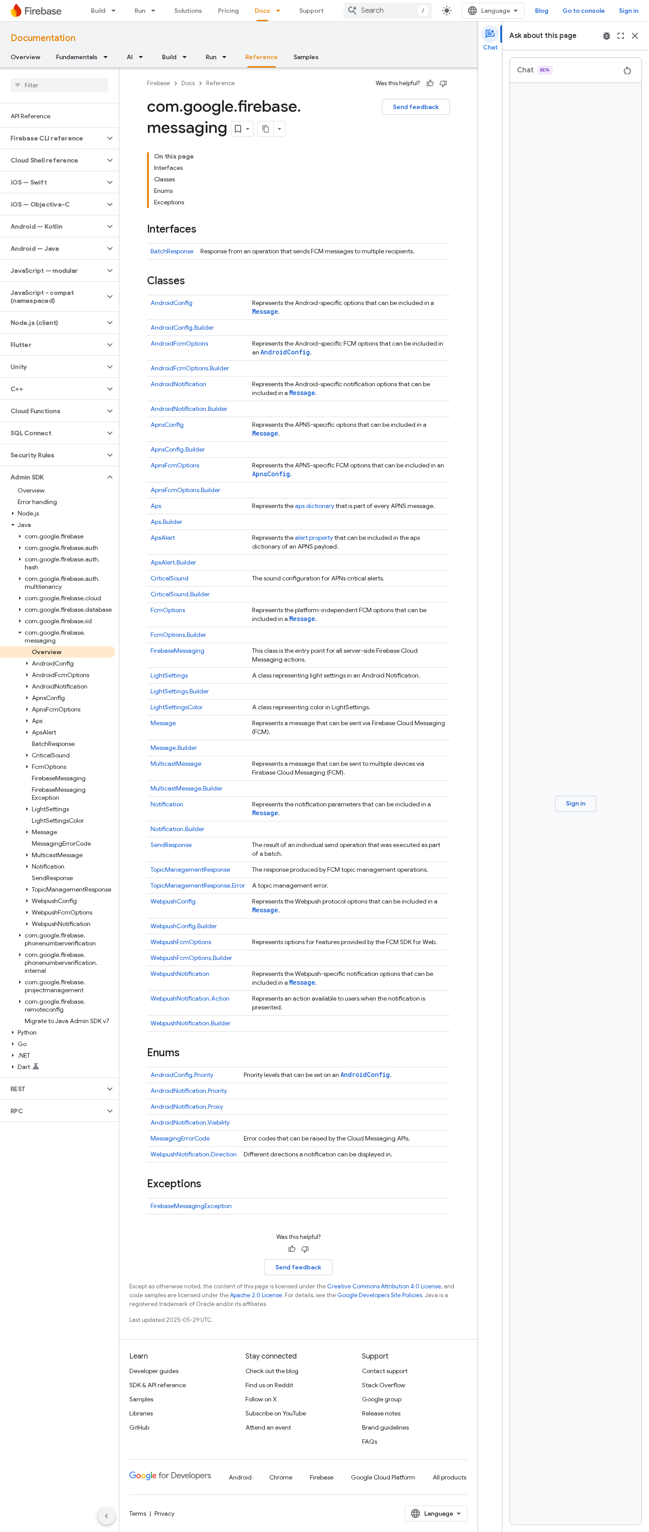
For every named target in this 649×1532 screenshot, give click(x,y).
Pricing (228, 11)
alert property (314, 538)
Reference (261, 57)
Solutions (188, 11)
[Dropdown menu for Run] (155, 10)
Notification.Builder (177, 829)
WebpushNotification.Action (190, 998)
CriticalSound (170, 578)
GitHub (139, 1427)
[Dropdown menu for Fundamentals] (108, 57)
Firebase (158, 83)
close (635, 35)
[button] (52, 138)
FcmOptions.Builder (178, 635)
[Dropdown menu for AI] (143, 57)
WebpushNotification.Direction (194, 1154)
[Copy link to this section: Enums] (188, 1053)
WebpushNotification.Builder (190, 1023)
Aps (156, 506)
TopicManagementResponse (190, 869)
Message (265, 311)
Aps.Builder (166, 522)
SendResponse (171, 845)
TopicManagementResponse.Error (198, 885)
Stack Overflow (383, 1385)
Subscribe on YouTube (275, 1413)
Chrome (280, 1477)
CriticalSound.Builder (180, 594)
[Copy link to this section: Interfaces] (205, 230)
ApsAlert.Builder (173, 562)
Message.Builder (174, 748)
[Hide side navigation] (106, 1516)
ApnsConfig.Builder (178, 449)
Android (240, 1477)
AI (130, 57)
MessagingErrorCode (180, 1138)
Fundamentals (77, 57)
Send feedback (416, 107)
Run (140, 11)
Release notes (381, 1413)
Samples (306, 57)
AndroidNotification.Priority (189, 1091)
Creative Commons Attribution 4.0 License (384, 1286)
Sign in (628, 11)
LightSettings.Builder (180, 691)
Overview (25, 57)
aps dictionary (314, 506)
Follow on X (261, 1399)
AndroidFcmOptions (179, 343)
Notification (167, 804)
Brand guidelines (385, 1427)
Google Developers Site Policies (379, 1295)
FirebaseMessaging (177, 651)
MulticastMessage (176, 764)
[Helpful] (430, 83)
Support (311, 11)
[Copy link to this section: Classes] (194, 281)
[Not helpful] (443, 83)
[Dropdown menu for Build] (116, 10)
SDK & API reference (157, 1385)
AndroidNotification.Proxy (187, 1106)
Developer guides (153, 1371)
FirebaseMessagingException (191, 1206)
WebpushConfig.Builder (184, 926)
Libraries (141, 1413)
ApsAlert (163, 538)
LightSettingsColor (177, 707)
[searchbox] (59, 85)
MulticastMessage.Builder (187, 788)
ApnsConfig (167, 425)
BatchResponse (172, 251)
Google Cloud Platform (383, 1477)
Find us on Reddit (269, 1385)
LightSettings (169, 675)
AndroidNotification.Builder (189, 409)
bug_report (606, 35)
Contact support (385, 1371)
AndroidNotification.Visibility (190, 1122)
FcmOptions (168, 610)
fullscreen (620, 35)
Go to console (583, 11)
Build (98, 11)
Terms (137, 1513)
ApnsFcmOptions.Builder (185, 490)
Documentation (43, 38)
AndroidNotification (178, 384)
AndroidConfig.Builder (182, 327)
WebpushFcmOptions (181, 942)
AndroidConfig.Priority (182, 1075)
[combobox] (387, 11)
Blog (541, 11)
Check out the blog (271, 1371)
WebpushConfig (173, 901)
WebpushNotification (180, 974)
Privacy (164, 1513)
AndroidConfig (171, 303)
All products (449, 1477)
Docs (262, 11)
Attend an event (268, 1427)
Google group (381, 1399)
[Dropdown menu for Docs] (280, 10)
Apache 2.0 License (256, 1295)
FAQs (369, 1441)
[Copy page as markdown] (266, 128)
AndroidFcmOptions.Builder (190, 368)
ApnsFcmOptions (175, 465)
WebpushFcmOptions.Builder (191, 958)
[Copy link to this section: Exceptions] (210, 1184)
